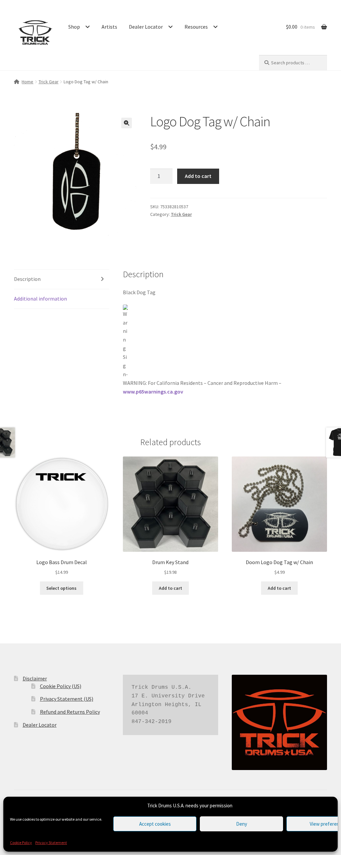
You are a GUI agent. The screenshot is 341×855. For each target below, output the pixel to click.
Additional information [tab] (40, 298)
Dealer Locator (146, 26)
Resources (196, 26)
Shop (74, 26)
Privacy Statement (51, 842)
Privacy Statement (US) (66, 698)
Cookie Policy (21, 842)
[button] (126, 123)
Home (27, 82)
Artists (109, 26)
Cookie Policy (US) (60, 686)
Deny (241, 824)
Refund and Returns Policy (70, 711)
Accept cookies (155, 824)
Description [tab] (27, 279)
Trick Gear (49, 82)
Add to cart (198, 176)
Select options (61, 588)
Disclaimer (35, 678)
